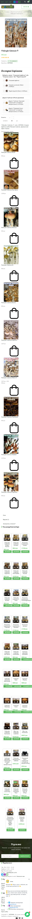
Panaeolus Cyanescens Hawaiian (16, 626)
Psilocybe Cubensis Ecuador (16, 544)
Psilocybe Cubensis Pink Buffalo (16, 572)
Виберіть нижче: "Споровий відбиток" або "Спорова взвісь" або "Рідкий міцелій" (16, 76)
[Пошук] (24, 2)
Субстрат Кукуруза (24, 706)
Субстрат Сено (16, 706)
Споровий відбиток (14, 80)
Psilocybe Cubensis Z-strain (16, 599)
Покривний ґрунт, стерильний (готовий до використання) (25, 761)
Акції (2, 888)
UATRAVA (10, 63)
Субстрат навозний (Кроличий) (7, 680)
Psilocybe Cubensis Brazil (8, 152)
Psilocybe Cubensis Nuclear (7, 599)
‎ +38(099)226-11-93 (11, 872)
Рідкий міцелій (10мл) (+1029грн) (18, 91)
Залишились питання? (9, 523)
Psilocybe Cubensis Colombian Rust (16, 790)
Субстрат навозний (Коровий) (25, 653)
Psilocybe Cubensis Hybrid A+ (9, 340)
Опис (4, 515)
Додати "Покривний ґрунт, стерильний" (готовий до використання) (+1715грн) (16, 110)
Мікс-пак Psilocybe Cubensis (16, 732)
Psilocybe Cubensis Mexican (9, 227)
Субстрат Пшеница (7, 706)
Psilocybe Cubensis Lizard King (7, 790)
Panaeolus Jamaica (25, 625)
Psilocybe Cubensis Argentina (9, 492)
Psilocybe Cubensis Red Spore (9, 190)
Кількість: (3, 117)
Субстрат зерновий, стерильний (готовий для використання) (7, 761)
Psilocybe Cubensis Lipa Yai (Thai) (24, 790)
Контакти (3, 910)
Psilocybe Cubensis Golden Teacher (7, 544)
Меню (25, 6)
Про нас (3, 899)
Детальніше (8, 605)
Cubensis (9, 125)
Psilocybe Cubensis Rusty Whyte (21, 819)
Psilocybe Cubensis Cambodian (16, 653)
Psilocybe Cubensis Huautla (24, 572)
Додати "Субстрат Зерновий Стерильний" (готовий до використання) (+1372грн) (16, 102)
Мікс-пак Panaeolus (25, 732)
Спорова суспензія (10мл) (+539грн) (16, 85)
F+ (14, 125)
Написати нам (21, 876)
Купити (5, 121)
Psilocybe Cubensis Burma (8, 302)
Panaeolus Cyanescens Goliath (25, 544)
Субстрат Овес (16, 679)
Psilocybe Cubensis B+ (7, 265)
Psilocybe (4, 125)
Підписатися (24, 856)
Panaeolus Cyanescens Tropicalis (7, 626)
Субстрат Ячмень (24, 679)
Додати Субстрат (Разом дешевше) (13, 97)
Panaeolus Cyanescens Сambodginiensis (25, 599)
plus (16, 125)
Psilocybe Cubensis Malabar (9, 454)
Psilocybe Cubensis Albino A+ (9, 377)
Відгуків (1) (6, 519)
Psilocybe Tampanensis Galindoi (16, 759)
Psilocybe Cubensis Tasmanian (9, 417)
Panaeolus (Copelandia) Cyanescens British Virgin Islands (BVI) (10, 821)
